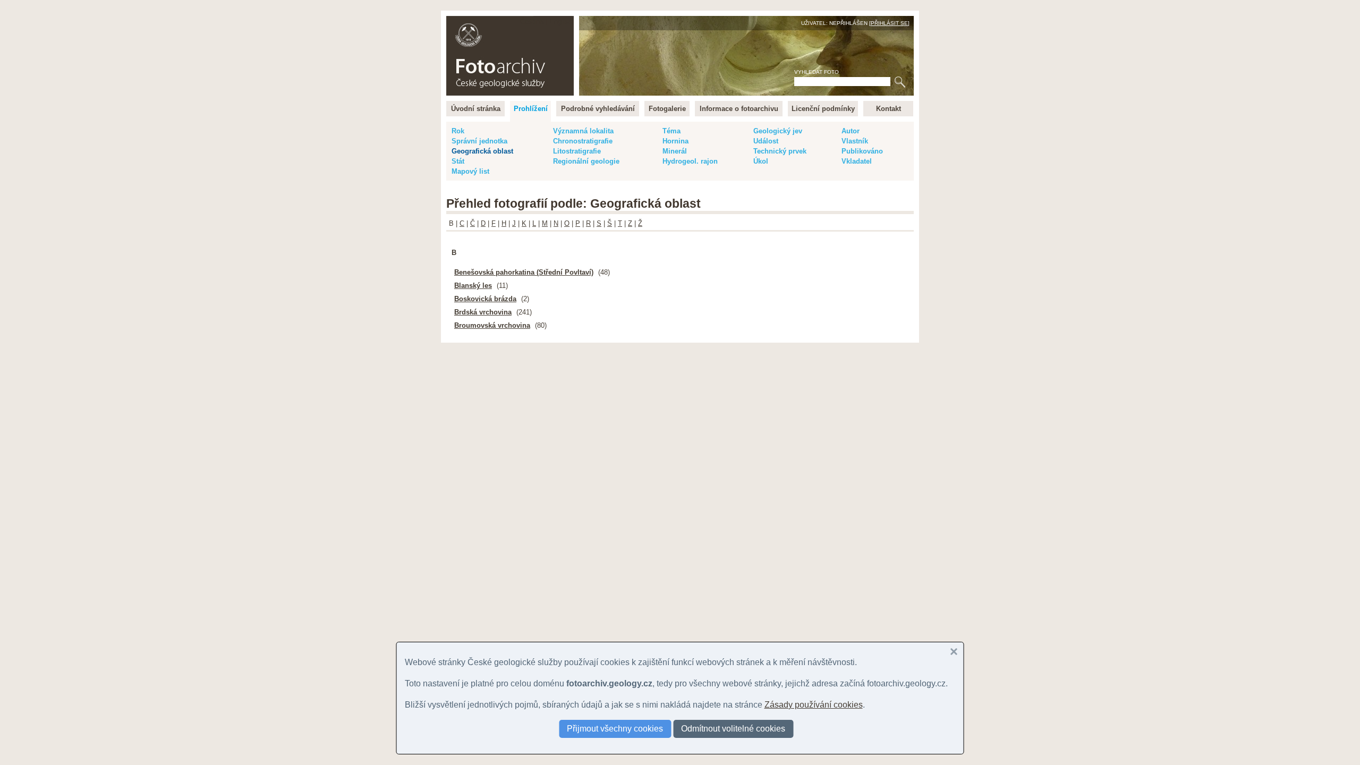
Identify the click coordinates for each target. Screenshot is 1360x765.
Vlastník (855, 141)
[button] (954, 652)
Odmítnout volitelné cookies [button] (733, 728)
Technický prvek (779, 151)
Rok (458, 131)
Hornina (675, 141)
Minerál (674, 151)
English (560, 22)
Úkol (760, 161)
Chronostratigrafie (583, 141)
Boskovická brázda (485, 299)
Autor (851, 131)
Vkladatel (857, 161)
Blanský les (473, 286)
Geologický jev (777, 131)
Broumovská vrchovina (492, 325)
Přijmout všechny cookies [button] (615, 728)
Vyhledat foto (816, 72)
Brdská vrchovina (483, 312)
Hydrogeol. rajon (690, 161)
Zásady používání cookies (813, 704)
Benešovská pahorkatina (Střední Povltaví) (523, 272)
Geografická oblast (482, 151)
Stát (458, 161)
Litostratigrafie (577, 151)
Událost (765, 141)
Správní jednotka (479, 141)
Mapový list (470, 171)
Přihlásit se (889, 23)
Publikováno (862, 151)
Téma (671, 131)
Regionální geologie (586, 161)
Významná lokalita (583, 131)
